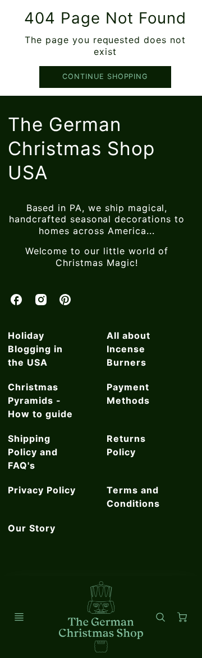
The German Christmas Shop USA (81, 148)
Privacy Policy (41, 490)
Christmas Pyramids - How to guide (40, 400)
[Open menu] (19, 617)
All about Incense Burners (128, 349)
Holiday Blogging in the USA (35, 349)
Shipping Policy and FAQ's (33, 452)
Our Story (32, 528)
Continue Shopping (105, 76)
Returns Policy (126, 445)
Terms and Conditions (133, 496)
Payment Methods (128, 393)
